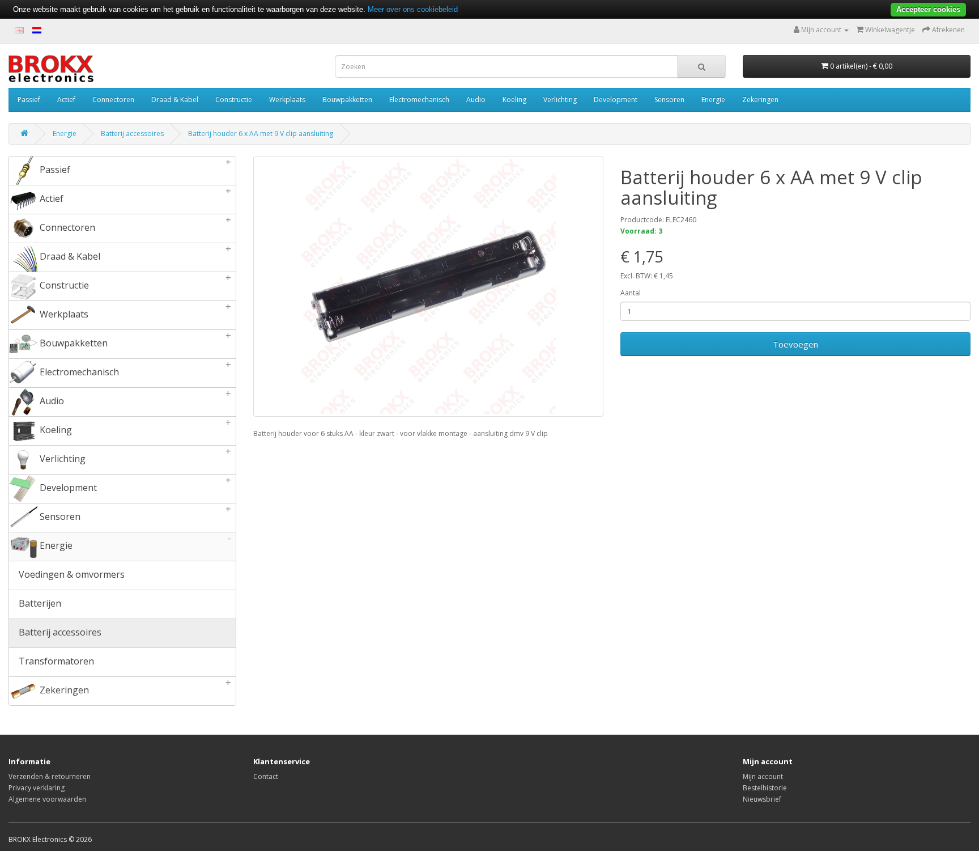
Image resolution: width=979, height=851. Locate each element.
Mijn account (763, 776)
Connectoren (113, 99)
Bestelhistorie (765, 788)
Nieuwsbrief (762, 799)
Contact (265, 776)
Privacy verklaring (36, 788)
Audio (476, 99)
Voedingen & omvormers (70, 574)
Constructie (233, 99)
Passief (29, 99)
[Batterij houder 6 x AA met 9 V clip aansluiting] (428, 286)
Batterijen (38, 603)
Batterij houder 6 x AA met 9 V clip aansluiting (260, 133)
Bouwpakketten (347, 99)
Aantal (630, 293)
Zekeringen (760, 99)
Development (615, 99)
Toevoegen (795, 344)
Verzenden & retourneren (49, 776)
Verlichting (560, 99)
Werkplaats (287, 99)
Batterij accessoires (132, 133)
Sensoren (669, 99)
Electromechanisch (419, 99)
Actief (66, 99)
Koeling (514, 99)
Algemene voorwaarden (47, 799)
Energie (713, 99)
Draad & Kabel (174, 99)
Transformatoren (55, 661)
